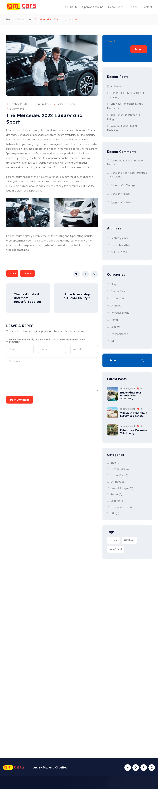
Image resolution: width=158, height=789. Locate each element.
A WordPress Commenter (126, 160)
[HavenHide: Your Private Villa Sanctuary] (112, 394)
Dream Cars (24, 19)
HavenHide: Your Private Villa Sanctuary (130, 395)
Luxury (12, 273)
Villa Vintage (128, 185)
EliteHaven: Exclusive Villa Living (133, 432)
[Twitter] (127, 767)
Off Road (27, 273)
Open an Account (92, 6)
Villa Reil (125, 193)
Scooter (115, 326)
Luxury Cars (118, 298)
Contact (147, 6)
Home (10, 19)
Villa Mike (126, 202)
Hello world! (117, 86)
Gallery (133, 6)
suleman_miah (66, 104)
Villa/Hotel (116, 549)
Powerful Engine (120, 312)
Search (111, 41)
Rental (114, 319)
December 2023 (120, 245)
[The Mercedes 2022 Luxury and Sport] (76, 274)
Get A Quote (115, 6)
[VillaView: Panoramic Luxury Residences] (112, 412)
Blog (113, 284)
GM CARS (71, 6)
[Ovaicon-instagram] (151, 767)
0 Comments (17, 108)
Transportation (119, 333)
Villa (113, 341)
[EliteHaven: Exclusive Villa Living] (112, 429)
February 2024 (119, 237)
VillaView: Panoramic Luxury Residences (133, 414)
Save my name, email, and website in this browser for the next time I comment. (48, 340)
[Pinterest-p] (143, 767)
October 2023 (119, 252)
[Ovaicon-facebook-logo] (135, 767)
